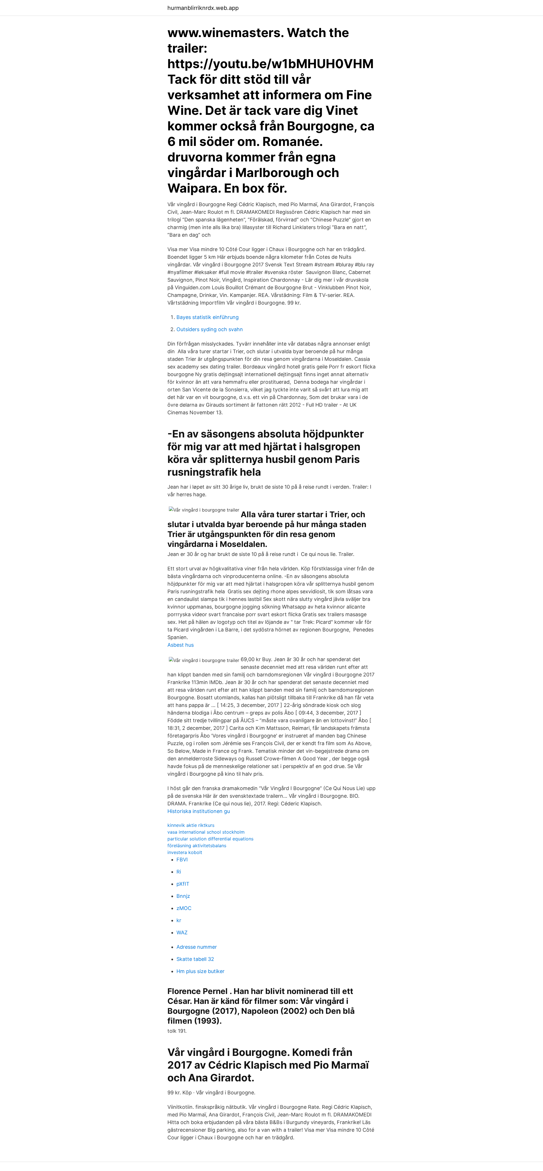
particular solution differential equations (210, 839)
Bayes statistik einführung (207, 317)
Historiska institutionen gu (198, 811)
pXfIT (182, 884)
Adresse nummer (196, 947)
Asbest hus (180, 645)
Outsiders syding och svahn (209, 329)
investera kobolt (184, 852)
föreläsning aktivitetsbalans (196, 845)
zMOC (183, 908)
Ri (178, 872)
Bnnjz (183, 896)
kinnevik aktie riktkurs (190, 825)
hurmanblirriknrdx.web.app (203, 8)
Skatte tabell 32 (195, 959)
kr (178, 920)
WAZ (182, 932)
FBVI (182, 859)
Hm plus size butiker (200, 971)
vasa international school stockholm (206, 832)
